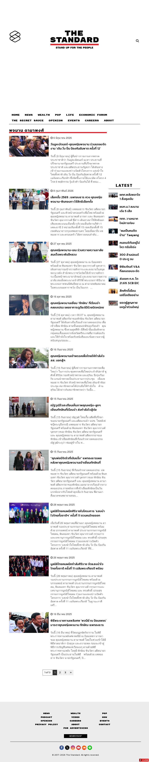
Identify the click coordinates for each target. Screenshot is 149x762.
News (46, 713)
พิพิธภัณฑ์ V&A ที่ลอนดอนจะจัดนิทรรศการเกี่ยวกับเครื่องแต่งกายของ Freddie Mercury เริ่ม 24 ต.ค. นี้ (130, 269)
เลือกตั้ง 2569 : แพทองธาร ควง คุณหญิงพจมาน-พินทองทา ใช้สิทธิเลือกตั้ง (76, 199)
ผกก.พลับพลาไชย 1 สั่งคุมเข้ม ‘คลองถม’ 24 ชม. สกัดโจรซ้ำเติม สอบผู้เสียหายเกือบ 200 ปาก (130, 197)
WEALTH (44, 115)
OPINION (56, 120)
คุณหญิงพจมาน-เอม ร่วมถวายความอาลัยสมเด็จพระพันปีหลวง (77, 252)
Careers (75, 721)
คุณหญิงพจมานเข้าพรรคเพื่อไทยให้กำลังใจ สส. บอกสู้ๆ (77, 358)
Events (105, 721)
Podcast (46, 717)
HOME (16, 115)
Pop (104, 713)
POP (58, 115)
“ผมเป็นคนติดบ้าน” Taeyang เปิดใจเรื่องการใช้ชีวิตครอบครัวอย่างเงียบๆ (129, 233)
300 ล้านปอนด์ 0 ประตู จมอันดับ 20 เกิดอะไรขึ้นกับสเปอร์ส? (129, 257)
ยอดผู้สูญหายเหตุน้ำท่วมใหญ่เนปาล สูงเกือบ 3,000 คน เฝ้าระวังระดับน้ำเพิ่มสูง (129, 305)
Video (75, 717)
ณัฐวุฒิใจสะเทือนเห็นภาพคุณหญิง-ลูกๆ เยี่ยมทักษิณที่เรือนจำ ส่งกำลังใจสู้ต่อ (76, 407)
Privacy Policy (46, 724)
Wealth (75, 713)
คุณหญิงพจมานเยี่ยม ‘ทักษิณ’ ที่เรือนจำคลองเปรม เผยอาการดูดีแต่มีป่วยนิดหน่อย (77, 305)
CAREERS (92, 120)
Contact (104, 724)
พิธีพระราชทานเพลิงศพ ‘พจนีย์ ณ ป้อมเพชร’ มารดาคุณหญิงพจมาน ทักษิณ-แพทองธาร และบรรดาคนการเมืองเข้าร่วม (78, 623)
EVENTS (74, 120)
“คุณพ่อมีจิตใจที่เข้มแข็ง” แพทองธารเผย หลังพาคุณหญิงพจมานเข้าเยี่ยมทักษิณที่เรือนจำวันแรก (76, 460)
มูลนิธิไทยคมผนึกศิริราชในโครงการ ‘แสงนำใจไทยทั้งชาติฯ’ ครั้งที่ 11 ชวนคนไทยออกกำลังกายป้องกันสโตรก (78, 513)
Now (104, 717)
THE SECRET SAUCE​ (28, 120)
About (75, 724)
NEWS (29, 115)
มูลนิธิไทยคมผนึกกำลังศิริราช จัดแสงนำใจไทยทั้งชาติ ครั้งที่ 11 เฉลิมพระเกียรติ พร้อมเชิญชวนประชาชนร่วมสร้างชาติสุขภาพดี (77, 566)
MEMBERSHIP (75, 736)
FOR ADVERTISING (75, 728)
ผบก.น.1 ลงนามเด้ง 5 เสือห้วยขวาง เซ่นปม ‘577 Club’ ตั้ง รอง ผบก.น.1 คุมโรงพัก (130, 209)
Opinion (46, 721)
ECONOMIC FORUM (93, 115)
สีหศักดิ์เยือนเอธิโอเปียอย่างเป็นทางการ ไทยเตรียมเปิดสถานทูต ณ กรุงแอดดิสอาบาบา (130, 293)
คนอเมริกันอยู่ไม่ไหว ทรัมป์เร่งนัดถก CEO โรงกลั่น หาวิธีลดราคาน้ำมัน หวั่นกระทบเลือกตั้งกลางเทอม (130, 245)
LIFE (70, 115)
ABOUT (109, 120)
